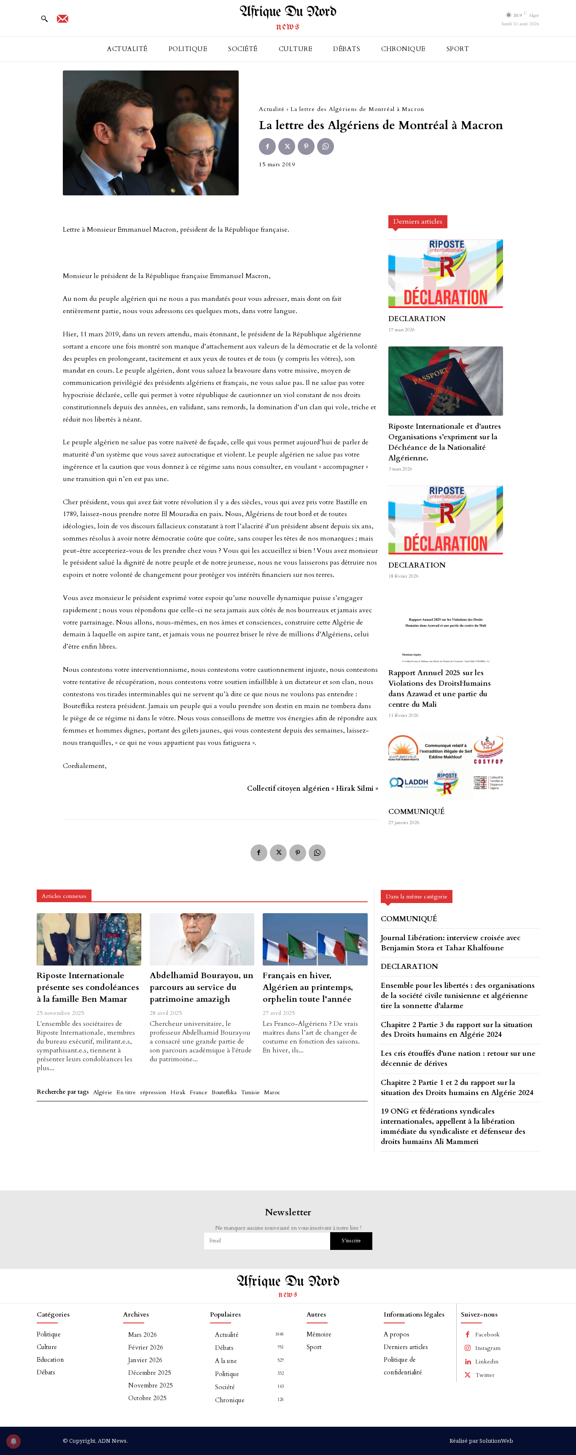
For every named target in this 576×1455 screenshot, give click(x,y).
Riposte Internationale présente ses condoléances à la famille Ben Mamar (88, 987)
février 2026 (145, 1347)
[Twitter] (286, 146)
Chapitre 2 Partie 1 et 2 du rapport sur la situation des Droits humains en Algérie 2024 (457, 1088)
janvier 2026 (145, 1360)
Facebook (487, 1335)
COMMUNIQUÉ (416, 812)
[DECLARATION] (445, 273)
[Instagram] (467, 1348)
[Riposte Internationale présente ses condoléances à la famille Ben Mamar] (89, 939)
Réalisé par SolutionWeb (481, 1440)
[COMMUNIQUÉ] (445, 766)
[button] (44, 18)
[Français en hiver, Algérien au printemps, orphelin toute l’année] (315, 939)
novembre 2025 (150, 1385)
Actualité (272, 109)
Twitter (485, 1375)
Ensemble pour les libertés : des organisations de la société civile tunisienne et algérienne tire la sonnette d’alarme (458, 996)
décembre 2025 (149, 1372)
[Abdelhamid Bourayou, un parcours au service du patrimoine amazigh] (202, 939)
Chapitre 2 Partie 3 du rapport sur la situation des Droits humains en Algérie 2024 (457, 1030)
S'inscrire (351, 1240)
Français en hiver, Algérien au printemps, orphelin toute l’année (308, 987)
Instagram (488, 1348)
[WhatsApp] (325, 146)
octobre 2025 (147, 1398)
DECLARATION (417, 319)
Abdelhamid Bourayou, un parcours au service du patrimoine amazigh (201, 987)
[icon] (62, 21)
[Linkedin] (467, 1361)
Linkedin (486, 1362)
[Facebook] (267, 146)
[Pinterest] (306, 146)
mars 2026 (142, 1335)
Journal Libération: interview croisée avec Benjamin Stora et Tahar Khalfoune (451, 943)
